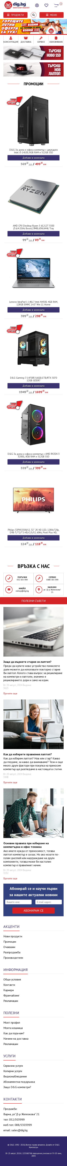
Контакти (9, 984)
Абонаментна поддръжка (19, 1081)
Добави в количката (33, 157)
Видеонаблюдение (15, 1076)
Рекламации (10, 1001)
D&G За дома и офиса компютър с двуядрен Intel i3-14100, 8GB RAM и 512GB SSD (33, 151)
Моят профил (11, 1022)
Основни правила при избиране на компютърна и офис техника (26, 845)
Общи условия (12, 979)
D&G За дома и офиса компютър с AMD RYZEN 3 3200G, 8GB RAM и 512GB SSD (33, 455)
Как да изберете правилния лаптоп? (27, 754)
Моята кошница (13, 1028)
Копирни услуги (12, 1071)
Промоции (33, 84)
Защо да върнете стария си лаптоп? (27, 661)
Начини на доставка (15, 1038)
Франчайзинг (11, 995)
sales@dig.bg (19, 1130)
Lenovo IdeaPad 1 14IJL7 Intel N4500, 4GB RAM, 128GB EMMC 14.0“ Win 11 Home (33, 303)
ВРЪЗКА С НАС (34, 566)
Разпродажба (11, 952)
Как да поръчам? (13, 1033)
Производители (13, 957)
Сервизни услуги (13, 1065)
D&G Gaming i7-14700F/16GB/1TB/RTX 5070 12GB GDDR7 (33, 379)
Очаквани (9, 947)
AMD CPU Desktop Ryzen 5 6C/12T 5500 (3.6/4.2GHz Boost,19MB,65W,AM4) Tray (33, 227)
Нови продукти (12, 936)
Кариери (8, 990)
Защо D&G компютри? (17, 1087)
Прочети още (10, 693)
